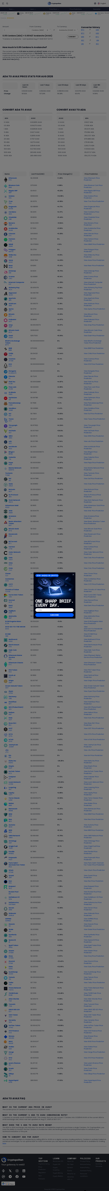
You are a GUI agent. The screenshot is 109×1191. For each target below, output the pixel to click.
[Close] (73, 574)
